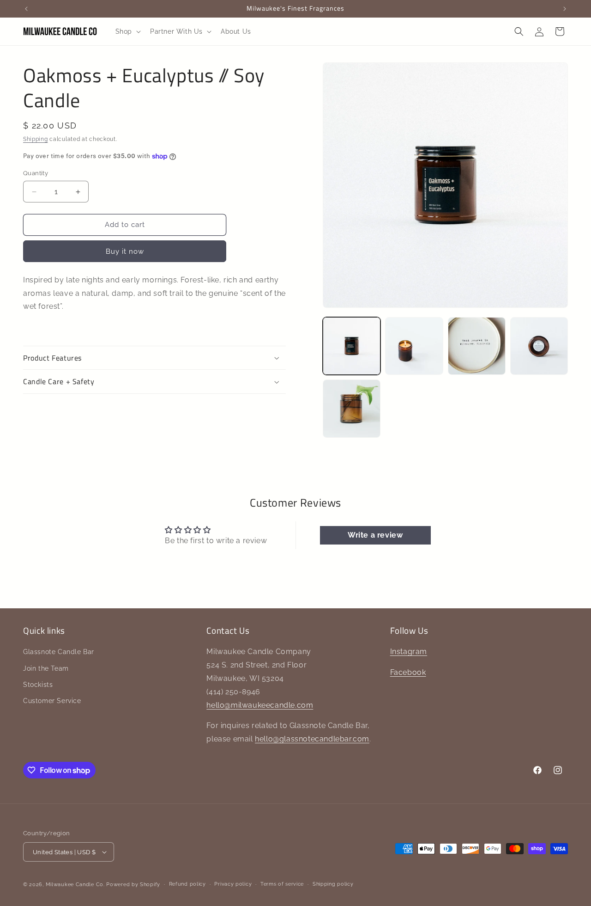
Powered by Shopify (133, 885)
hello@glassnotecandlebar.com (312, 739)
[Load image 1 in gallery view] (351, 346)
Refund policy (187, 884)
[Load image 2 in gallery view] (414, 346)
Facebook (408, 672)
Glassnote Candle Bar (58, 651)
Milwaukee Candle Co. (75, 885)
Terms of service (282, 884)
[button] (127, 31)
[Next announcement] (565, 9)
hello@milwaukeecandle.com (259, 705)
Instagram (408, 651)
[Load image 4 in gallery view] (539, 346)
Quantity (35, 173)
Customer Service (52, 700)
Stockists (38, 684)
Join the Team (46, 668)
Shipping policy (333, 884)
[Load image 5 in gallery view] (351, 408)
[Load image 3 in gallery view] (477, 346)
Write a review (375, 535)
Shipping (35, 139)
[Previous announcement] (26, 9)
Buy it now (125, 251)
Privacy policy (233, 884)
